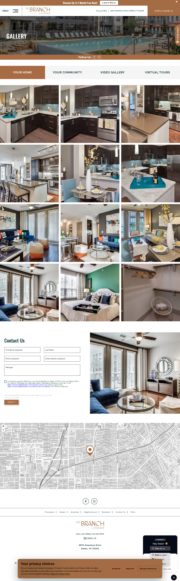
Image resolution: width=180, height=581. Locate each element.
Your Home (22, 72)
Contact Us (120, 512)
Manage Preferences (148, 569)
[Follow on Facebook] (94, 57)
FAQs (133, 512)
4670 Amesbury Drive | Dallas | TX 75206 (127, 11)
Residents (106, 512)
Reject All (130, 569)
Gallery (62, 512)
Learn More (109, 3)
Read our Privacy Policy (60, 574)
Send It (11, 402)
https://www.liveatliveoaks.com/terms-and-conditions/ (29, 386)
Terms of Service (9, 397)
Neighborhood (90, 512)
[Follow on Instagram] (99, 57)
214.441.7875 (101, 11)
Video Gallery (112, 72)
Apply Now (162, 11)
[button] (90, 451)
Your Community (67, 72)
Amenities (74, 512)
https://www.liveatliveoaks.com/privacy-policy (25, 385)
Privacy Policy (43, 395)
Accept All (116, 569)
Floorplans (49, 512)
